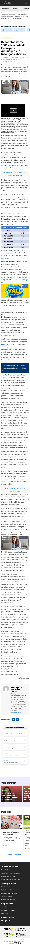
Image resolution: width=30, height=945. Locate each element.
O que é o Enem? (6, 870)
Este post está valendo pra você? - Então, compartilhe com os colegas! (14, 367)
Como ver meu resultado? (8, 876)
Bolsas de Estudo (21, 14)
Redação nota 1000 (6, 890)
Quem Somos (5, 907)
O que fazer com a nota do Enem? (11, 879)
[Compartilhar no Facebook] (13, 719)
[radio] (8, 61)
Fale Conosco (5, 913)
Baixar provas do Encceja (8, 899)
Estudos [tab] (15, 8)
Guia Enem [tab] (5, 8)
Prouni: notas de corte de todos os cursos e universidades (15, 174)
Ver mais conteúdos (15, 854)
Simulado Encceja (6, 896)
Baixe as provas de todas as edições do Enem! (15, 490)
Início (2, 12)
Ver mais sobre (16, 712)
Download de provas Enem (9, 893)
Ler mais (4, 845)
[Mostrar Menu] (26, 3)
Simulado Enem (5, 887)
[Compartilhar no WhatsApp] (17, 719)
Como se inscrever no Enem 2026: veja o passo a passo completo (11, 832)
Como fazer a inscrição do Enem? (11, 873)
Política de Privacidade (8, 910)
